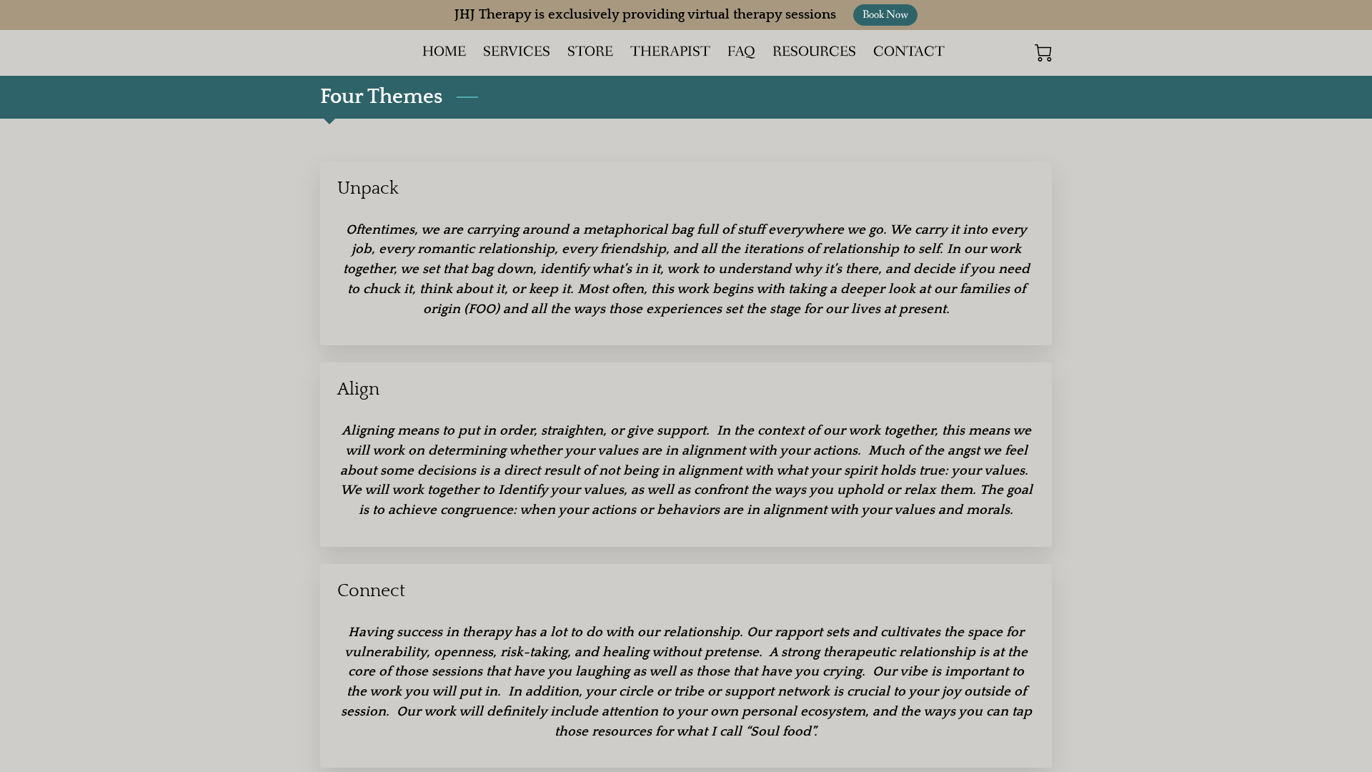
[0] (1043, 52)
